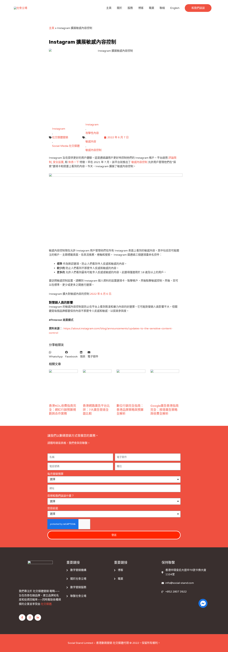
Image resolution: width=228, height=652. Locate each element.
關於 (119, 8)
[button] (198, 8)
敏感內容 (90, 141)
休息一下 (73, 162)
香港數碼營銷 (104, 643)
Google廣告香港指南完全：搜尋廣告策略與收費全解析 (164, 409)
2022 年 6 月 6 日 (100, 294)
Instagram (58, 128)
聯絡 (162, 8)
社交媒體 (46, 604)
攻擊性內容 (92, 133)
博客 (141, 8)
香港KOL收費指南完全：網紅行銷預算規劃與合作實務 (62, 409)
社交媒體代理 (121, 643)
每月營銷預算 (55, 474)
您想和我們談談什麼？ (60, 496)
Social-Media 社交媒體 (66, 146)
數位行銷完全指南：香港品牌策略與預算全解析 (130, 409)
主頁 (108, 8)
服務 (130, 8)
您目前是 (52, 508)
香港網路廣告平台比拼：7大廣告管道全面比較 (96, 409)
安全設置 (58, 162)
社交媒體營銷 (60, 137)
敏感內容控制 (93, 150)
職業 (151, 8)
